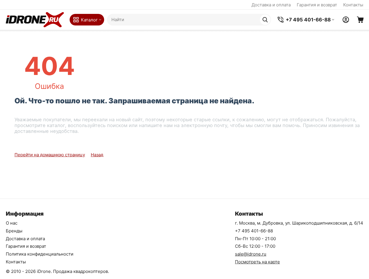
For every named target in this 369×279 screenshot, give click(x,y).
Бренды (14, 231)
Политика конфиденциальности (39, 254)
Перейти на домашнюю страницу (50, 154)
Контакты (353, 5)
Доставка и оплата (271, 5)
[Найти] (265, 19)
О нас (11, 223)
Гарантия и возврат (317, 5)
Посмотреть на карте (257, 262)
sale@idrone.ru (250, 254)
